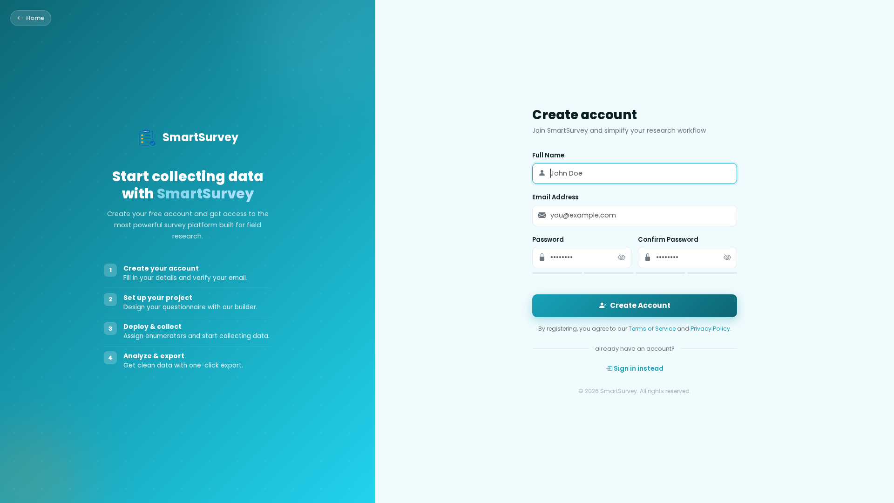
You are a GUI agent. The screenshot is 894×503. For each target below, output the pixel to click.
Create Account (640, 305)
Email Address (555, 197)
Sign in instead (638, 368)
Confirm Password (668, 239)
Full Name (548, 155)
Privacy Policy (710, 329)
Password (548, 239)
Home (35, 18)
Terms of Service (652, 329)
